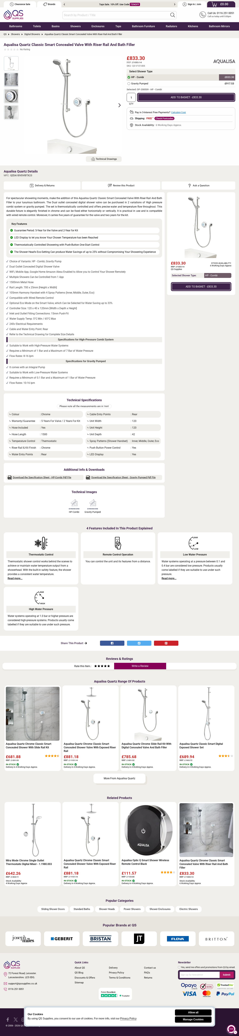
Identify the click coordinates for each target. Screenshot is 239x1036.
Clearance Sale (22, 4)
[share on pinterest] (166, 643)
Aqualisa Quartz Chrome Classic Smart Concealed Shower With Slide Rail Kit (28, 745)
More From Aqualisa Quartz (119, 778)
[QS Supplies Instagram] (24, 1019)
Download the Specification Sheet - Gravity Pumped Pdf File (123, 477)
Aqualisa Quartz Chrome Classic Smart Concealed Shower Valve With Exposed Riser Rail (90, 747)
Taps (118, 26)
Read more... (15, 578)
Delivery (113, 967)
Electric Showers (188, 909)
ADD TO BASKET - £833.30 (186, 97)
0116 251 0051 (16, 989)
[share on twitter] (139, 643)
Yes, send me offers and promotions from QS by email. (208, 967)
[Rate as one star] (95, 666)
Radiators (171, 26)
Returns (148, 977)
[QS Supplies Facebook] (8, 1019)
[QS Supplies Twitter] (16, 1019)
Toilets (37, 26)
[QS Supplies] (13, 14)
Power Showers (132, 909)
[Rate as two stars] (97, 666)
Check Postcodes (164, 118)
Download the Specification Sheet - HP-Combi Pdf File (42, 477)
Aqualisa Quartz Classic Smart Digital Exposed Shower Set (201, 745)
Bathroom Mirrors (219, 26)
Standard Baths (82, 909)
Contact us (150, 967)
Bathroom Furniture (143, 26)
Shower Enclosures (160, 909)
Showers (75, 26)
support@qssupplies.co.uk (22, 983)
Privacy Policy (116, 972)
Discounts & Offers (85, 977)
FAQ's (147, 972)
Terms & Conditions (119, 977)
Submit (226, 974)
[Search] (172, 15)
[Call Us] (202, 14)
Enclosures (98, 26)
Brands (51, 4)
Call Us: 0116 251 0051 (221, 13)
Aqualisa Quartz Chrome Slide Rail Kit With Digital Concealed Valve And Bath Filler (146, 745)
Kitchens (193, 26)
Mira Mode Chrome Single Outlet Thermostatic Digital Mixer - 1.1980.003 (29, 862)
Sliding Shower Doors (53, 909)
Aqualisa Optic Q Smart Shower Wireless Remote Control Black (145, 862)
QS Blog (79, 972)
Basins (56, 26)
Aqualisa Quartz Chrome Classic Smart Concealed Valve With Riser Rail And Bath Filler (203, 864)
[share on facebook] (112, 643)
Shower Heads (107, 909)
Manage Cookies (193, 1019)
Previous (64, 4)
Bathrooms (15, 26)
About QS (80, 967)
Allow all (193, 1012)
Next (174, 4)
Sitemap (79, 982)
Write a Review (140, 666)
